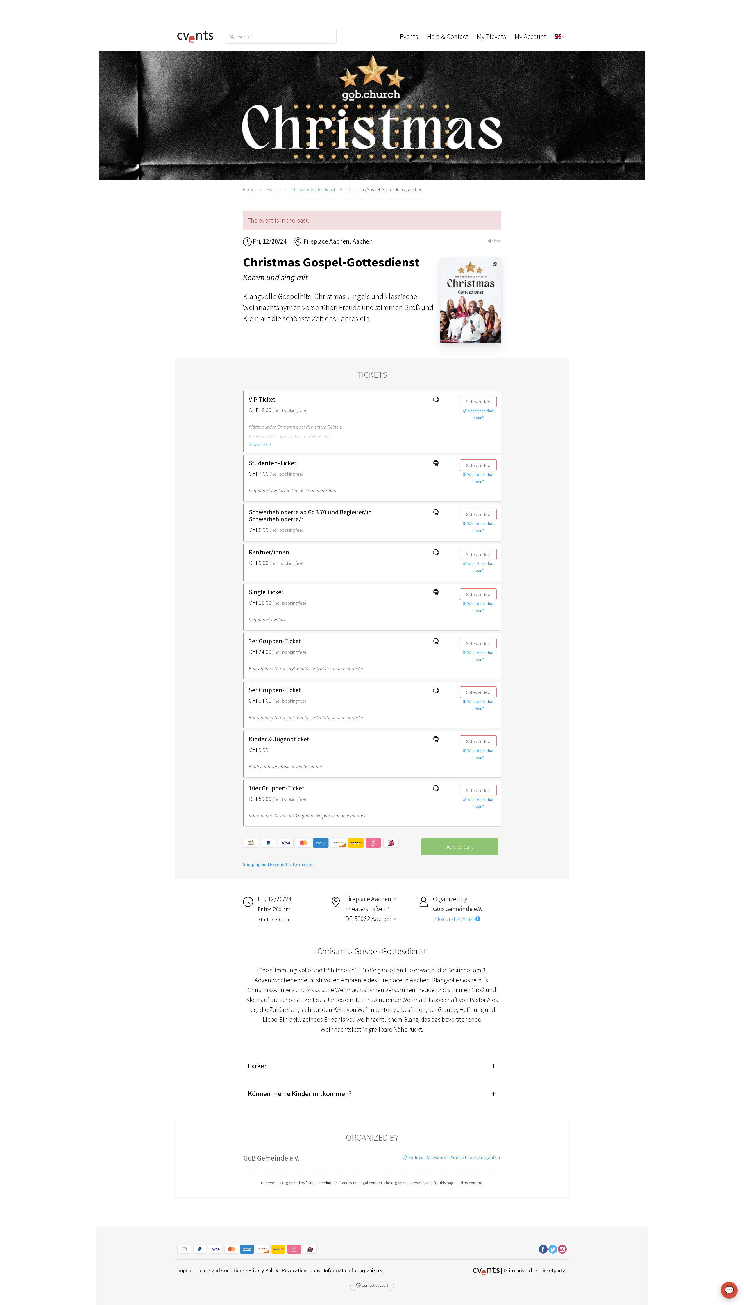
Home (249, 189)
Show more (260, 444)
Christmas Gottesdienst (313, 189)
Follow (414, 1157)
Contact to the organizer (475, 1157)
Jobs (315, 1270)
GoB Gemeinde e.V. (272, 1158)
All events (436, 1157)
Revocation (294, 1270)
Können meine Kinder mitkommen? (300, 1093)
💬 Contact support (372, 1286)
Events (273, 189)
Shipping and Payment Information (278, 864)
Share (496, 241)
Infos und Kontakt (454, 918)
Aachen (382, 918)
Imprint (185, 1270)
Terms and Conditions (221, 1270)
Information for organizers (353, 1270)
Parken (258, 1065)
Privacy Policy (263, 1270)
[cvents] (197, 36)
